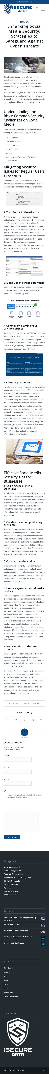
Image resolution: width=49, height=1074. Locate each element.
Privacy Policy (8, 993)
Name (6, 756)
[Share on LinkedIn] (33, 719)
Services (7, 972)
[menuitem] (36, 9)
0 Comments (25, 703)
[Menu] (41, 9)
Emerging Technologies (13, 874)
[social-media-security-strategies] (24, 65)
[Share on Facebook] (8, 719)
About (6, 980)
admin (37, 703)
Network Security (11, 884)
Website (7, 780)
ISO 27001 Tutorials (12, 881)
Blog (5, 976)
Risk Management (11, 891)
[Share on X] (16, 719)
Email (6, 768)
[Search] (36, 9)
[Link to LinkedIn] (43, 1070)
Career (6, 988)
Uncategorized (10, 895)
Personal (24, 22)
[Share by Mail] (41, 719)
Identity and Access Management (17, 877)
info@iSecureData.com (24, 2)
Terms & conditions (11, 997)
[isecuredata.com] (20, 9)
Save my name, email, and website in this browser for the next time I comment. (24, 796)
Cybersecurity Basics (12, 871)
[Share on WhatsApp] (24, 719)
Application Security (12, 867)
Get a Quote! (8, 968)
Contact (6, 984)
